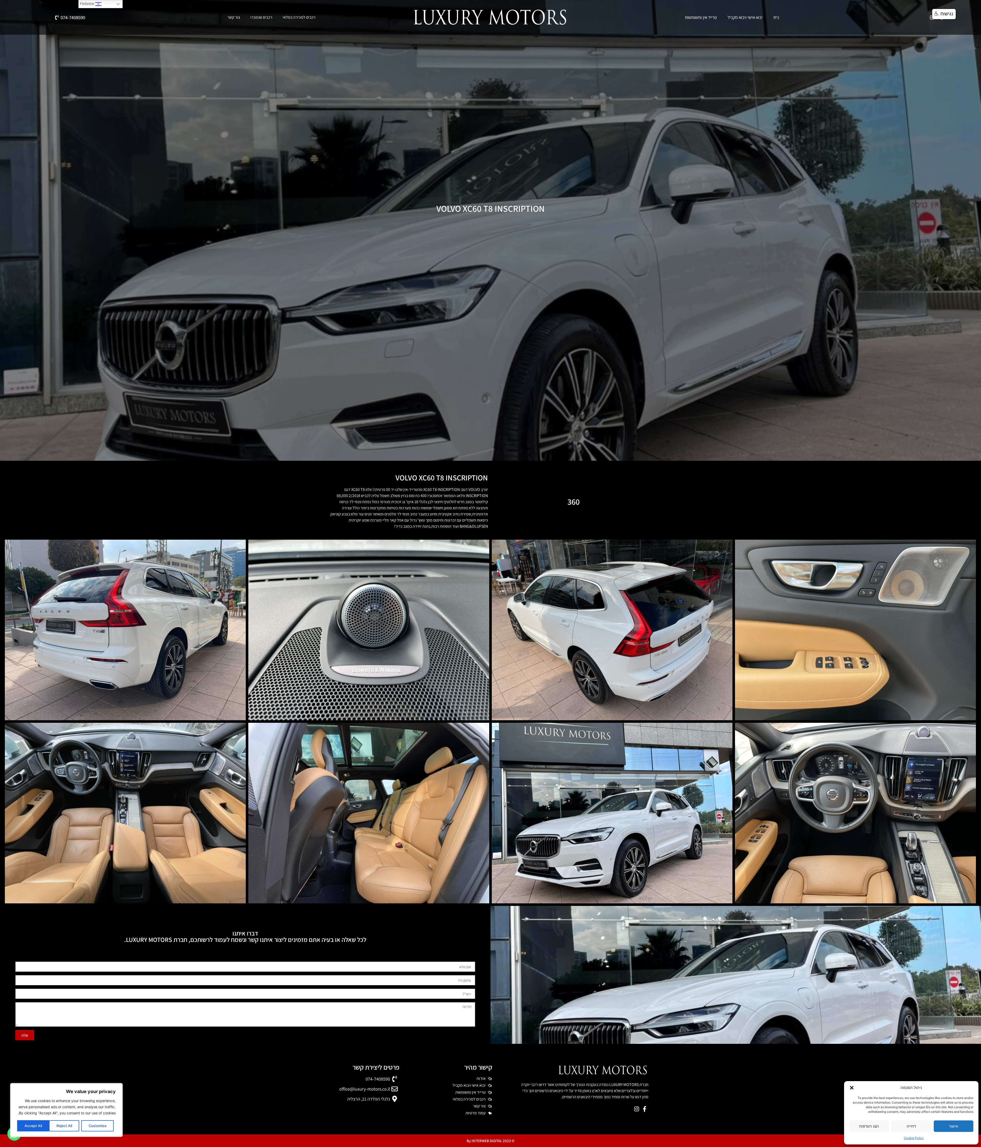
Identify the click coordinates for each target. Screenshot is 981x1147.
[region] (66, 1110)
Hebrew (87, 4)
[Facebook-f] (644, 1109)
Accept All (33, 1126)
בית (776, 17)
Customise (98, 1126)
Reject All (64, 1126)
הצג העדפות (869, 1126)
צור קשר (233, 17)
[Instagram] (636, 1109)
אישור (953, 1126)
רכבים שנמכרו (261, 17)
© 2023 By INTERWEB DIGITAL (491, 1140)
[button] (851, 1087)
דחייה (911, 1126)
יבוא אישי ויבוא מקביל (745, 17)
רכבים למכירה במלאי (299, 17)
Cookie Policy (914, 1138)
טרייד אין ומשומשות (701, 17)
